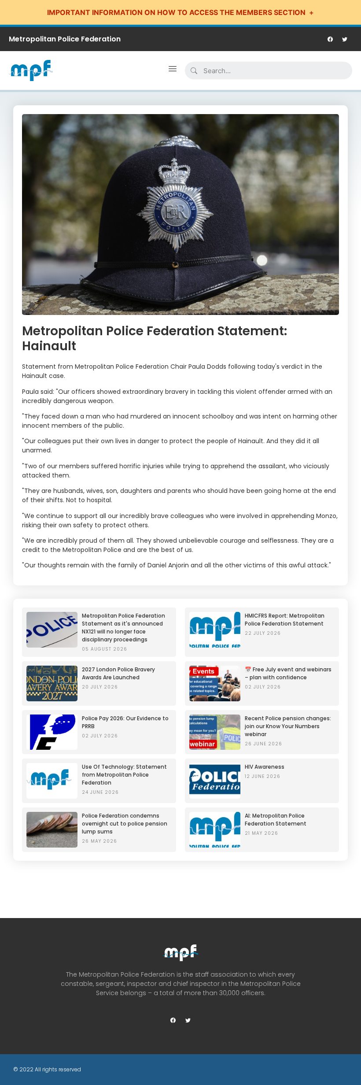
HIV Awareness (264, 766)
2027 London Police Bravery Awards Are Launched (118, 673)
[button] (172, 70)
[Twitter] (344, 39)
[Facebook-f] (330, 39)
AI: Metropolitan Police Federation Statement (275, 819)
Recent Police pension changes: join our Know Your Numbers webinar (288, 726)
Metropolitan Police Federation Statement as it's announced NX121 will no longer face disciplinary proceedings (123, 627)
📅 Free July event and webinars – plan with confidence (288, 673)
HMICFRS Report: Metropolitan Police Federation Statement (284, 619)
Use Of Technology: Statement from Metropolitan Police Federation (124, 774)
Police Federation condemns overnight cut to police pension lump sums (124, 823)
